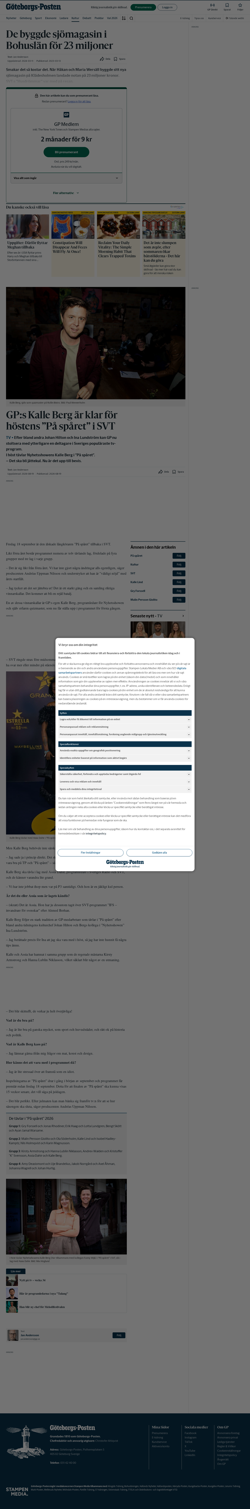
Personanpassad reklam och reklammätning (84, 726)
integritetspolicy (96, 833)
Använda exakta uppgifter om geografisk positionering (90, 750)
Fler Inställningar (90, 852)
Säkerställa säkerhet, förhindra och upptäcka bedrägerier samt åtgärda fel (100, 774)
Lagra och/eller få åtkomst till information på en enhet (90, 719)
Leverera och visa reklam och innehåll (80, 781)
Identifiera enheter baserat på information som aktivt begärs (93, 758)
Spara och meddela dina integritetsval (81, 789)
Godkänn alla (159, 852)
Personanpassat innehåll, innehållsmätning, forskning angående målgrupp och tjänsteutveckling (113, 734)
